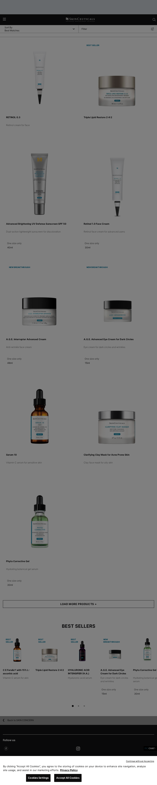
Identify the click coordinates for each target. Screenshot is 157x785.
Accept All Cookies (67, 777)
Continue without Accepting (140, 761)
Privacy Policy (69, 770)
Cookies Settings (38, 777)
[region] (78, 770)
